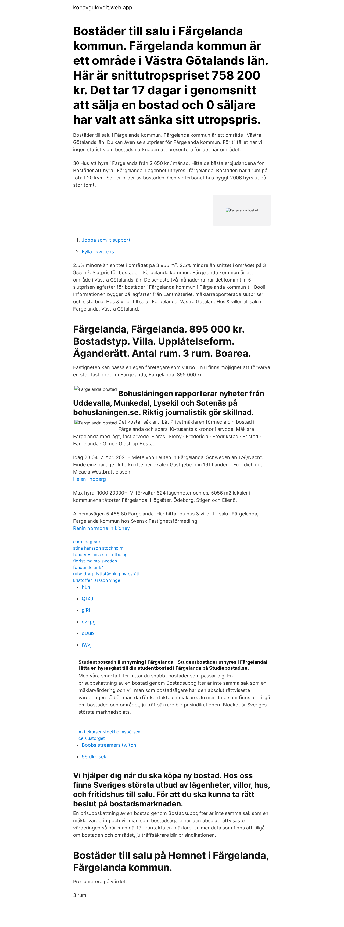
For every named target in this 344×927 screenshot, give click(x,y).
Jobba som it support (106, 240)
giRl (86, 610)
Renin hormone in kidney (101, 528)
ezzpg (89, 622)
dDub (88, 633)
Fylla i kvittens (98, 251)
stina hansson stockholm (98, 548)
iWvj (86, 645)
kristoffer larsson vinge (96, 580)
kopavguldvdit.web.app (102, 7)
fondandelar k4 (88, 567)
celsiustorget (91, 738)
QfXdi (88, 598)
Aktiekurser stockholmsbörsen (109, 731)
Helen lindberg (89, 479)
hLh (86, 587)
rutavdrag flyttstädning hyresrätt (106, 573)
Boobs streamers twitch (109, 745)
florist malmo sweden (95, 561)
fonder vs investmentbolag (100, 554)
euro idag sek (87, 541)
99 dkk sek (94, 756)
